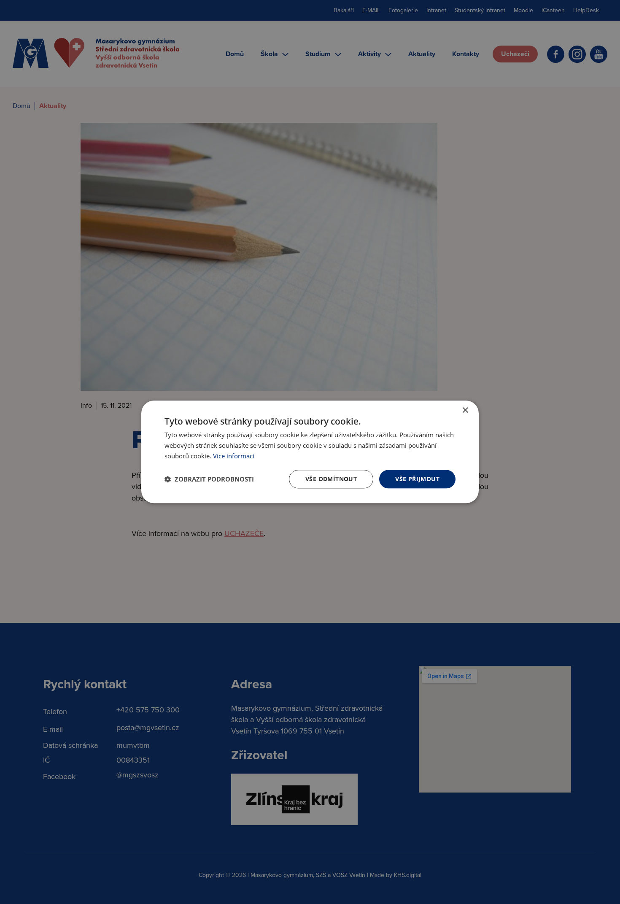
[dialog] (310, 452)
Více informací (233, 456)
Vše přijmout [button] (417, 479)
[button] (209, 479)
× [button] (465, 410)
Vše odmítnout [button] (331, 479)
